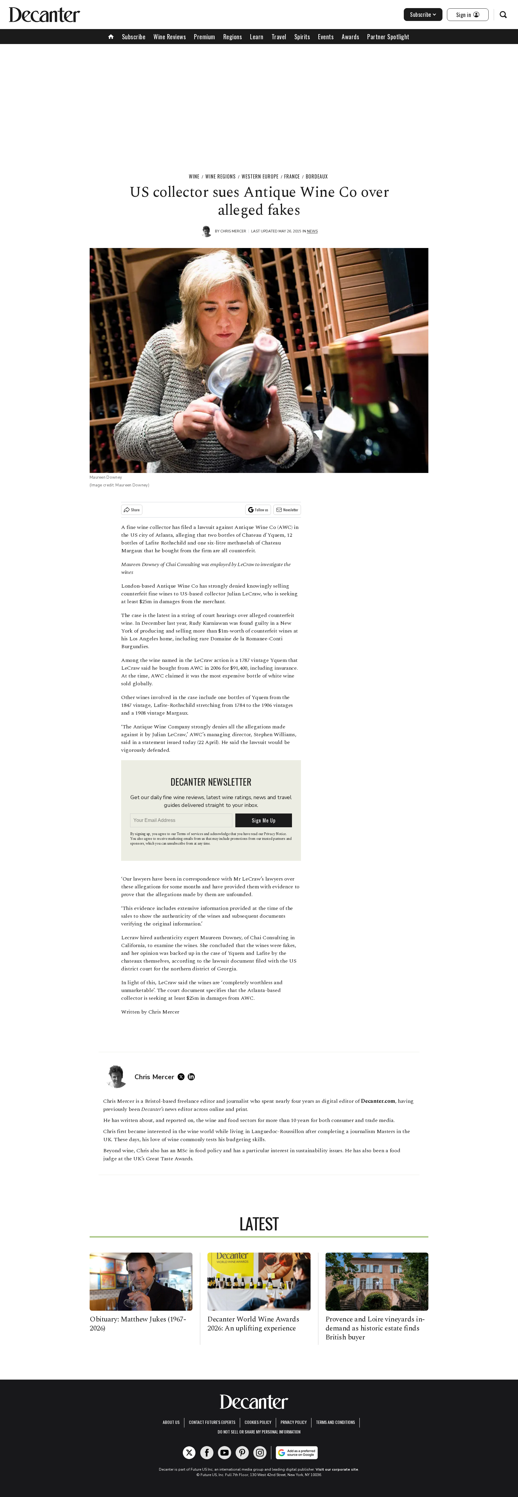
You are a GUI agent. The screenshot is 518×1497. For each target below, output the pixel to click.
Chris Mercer (233, 231)
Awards (350, 36)
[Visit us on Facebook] (206, 1452)
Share (135, 509)
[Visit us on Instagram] (259, 1452)
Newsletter (290, 509)
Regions (232, 36)
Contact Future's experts (212, 1422)
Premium (204, 36)
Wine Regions (220, 176)
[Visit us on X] (189, 1452)
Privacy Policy (294, 1422)
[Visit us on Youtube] (224, 1452)
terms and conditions (335, 1422)
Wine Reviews (169, 36)
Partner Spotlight (388, 36)
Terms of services (190, 834)
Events (326, 36)
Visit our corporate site (337, 1469)
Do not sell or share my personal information (259, 1431)
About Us (171, 1422)
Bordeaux (317, 176)
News (312, 231)
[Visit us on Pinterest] (242, 1452)
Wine (194, 176)
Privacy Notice (275, 834)
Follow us (261, 509)
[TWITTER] (182, 1077)
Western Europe (260, 176)
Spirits (302, 36)
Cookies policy (258, 1422)
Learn (256, 36)
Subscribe (420, 14)
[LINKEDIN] (193, 1077)
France (292, 176)
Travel (279, 36)
